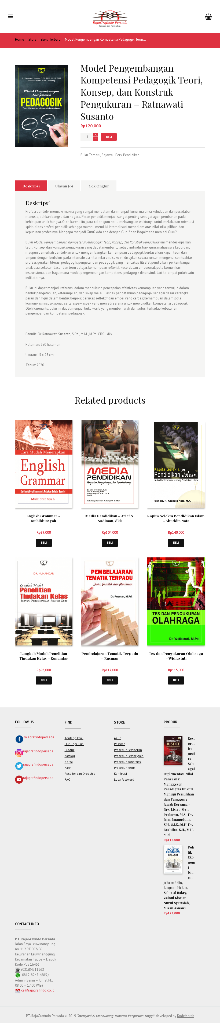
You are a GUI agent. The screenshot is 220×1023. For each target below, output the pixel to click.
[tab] (31, 185)
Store (32, 39)
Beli (109, 137)
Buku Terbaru (51, 39)
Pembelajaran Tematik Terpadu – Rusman (110, 656)
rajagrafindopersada (39, 737)
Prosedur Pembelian (128, 750)
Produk (70, 750)
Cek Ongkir (99, 185)
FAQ (68, 779)
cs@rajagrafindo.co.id (37, 990)
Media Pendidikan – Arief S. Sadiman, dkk (109, 518)
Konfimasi (120, 773)
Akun (117, 738)
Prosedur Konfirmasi (127, 762)
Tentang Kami (74, 738)
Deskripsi (31, 185)
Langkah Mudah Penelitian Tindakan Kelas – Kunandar (43, 656)
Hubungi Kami (74, 744)
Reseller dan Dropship (80, 773)
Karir (68, 768)
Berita (69, 762)
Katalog (70, 756)
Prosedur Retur (124, 768)
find (68, 722)
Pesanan (119, 744)
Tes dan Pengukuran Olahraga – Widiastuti (176, 656)
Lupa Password (124, 779)
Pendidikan (131, 155)
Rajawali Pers (112, 155)
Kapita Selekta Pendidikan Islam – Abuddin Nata (175, 518)
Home (19, 39)
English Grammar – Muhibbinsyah (44, 518)
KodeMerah (185, 1016)
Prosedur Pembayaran (129, 756)
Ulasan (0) (64, 185)
